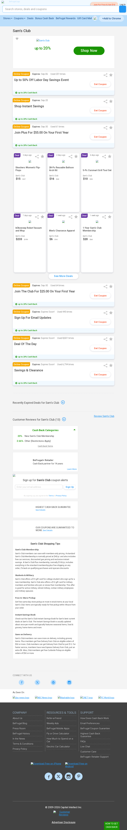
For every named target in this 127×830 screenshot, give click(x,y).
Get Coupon (100, 84)
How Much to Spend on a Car (60, 740)
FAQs (83, 741)
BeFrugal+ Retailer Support (94, 756)
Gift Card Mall (85, 18)
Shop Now (89, 51)
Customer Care (88, 751)
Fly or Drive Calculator (58, 733)
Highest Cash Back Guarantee (90, 735)
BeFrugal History (21, 733)
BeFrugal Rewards (66, 18)
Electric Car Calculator (58, 746)
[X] (58, 776)
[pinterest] (79, 776)
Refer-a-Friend (54, 718)
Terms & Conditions (23, 743)
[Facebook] (20, 682)
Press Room (19, 728)
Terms (51, 496)
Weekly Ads (53, 723)
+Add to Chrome (111, 18)
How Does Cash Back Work (94, 718)
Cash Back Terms (45, 446)
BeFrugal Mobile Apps (58, 728)
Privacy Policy (61, 496)
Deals (30, 18)
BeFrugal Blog (20, 723)
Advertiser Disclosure (63, 822)
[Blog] (52, 682)
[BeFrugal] (13, 2)
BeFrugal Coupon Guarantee (95, 728)
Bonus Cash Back (44, 18)
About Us (17, 718)
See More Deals (63, 276)
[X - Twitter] (36, 682)
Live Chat (85, 746)
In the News (19, 738)
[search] (122, 9)
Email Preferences (90, 723)
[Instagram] (68, 682)
